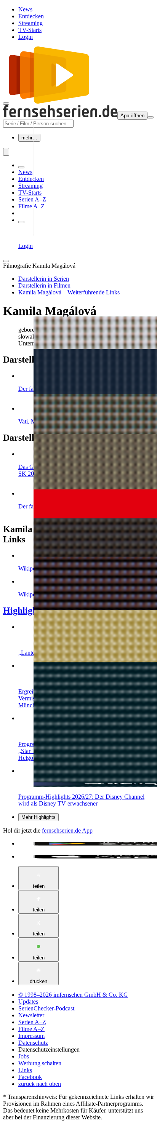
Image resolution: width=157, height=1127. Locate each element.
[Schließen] (6, 261)
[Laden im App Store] (86, 856)
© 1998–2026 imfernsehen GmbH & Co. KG (73, 994)
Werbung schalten (39, 1063)
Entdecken (31, 16)
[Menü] (150, 117)
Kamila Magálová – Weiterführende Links (69, 292)
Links (25, 1070)
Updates (28, 1001)
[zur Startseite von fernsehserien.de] (49, 101)
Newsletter (31, 1015)
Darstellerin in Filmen (44, 285)
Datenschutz (33, 1042)
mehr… (29, 138)
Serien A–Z (32, 199)
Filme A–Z (31, 206)
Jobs (23, 1056)
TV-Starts (30, 30)
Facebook (30, 1077)
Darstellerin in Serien (43, 278)
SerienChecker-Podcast (46, 1008)
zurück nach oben (39, 1084)
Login (25, 37)
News (25, 9)
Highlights (23, 610)
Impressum (31, 1036)
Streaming (30, 23)
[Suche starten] (6, 152)
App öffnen (132, 115)
